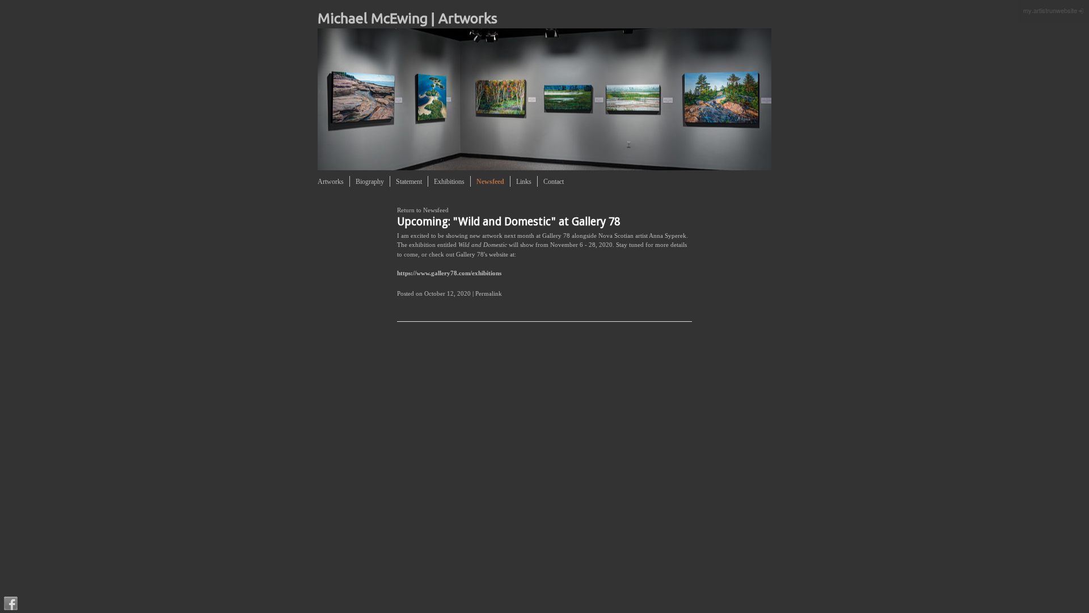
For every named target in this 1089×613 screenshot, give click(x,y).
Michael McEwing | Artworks (407, 18)
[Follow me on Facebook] (11, 603)
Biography (370, 182)
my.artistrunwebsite (1050, 10)
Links (523, 182)
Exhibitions (449, 182)
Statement (409, 182)
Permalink (488, 293)
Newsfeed (490, 182)
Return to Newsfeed (423, 210)
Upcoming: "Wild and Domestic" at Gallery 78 (508, 221)
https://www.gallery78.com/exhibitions (449, 273)
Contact (553, 182)
